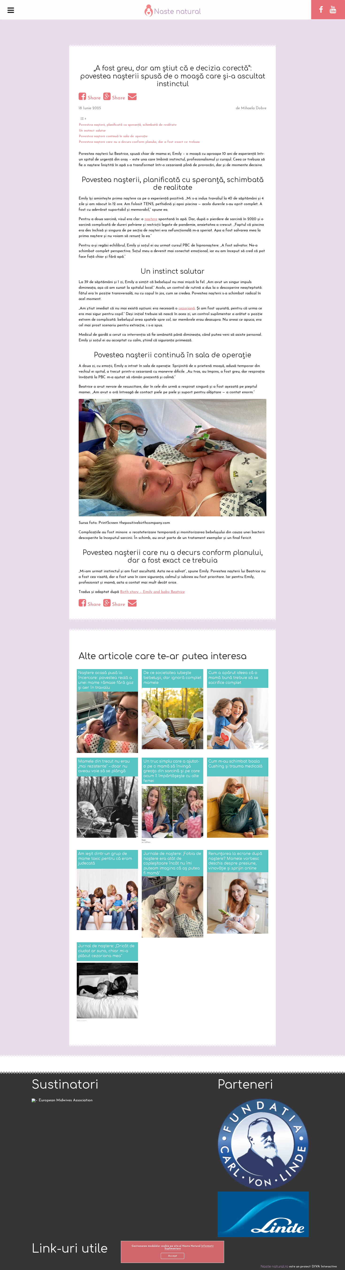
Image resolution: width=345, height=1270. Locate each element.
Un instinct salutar (92, 130)
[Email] (133, 98)
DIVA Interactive (324, 1266)
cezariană (187, 308)
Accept (172, 1255)
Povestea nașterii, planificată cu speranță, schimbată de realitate (128, 125)
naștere (151, 219)
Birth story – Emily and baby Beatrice (152, 592)
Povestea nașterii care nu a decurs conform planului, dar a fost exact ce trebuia (139, 142)
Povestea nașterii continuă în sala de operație (113, 136)
